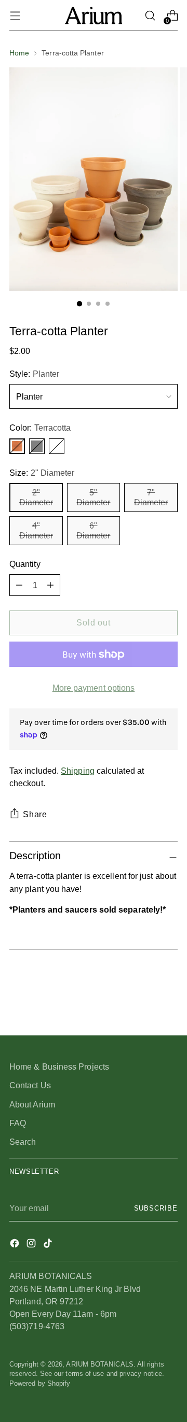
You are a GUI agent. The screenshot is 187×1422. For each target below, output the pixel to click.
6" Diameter (93, 530)
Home (19, 53)
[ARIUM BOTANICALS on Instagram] (32, 1245)
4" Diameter (36, 530)
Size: (41, 472)
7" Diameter (151, 497)
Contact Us (30, 1085)
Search (22, 1141)
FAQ (17, 1123)
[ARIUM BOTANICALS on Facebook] (15, 1245)
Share (35, 814)
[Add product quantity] (19, 585)
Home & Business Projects (59, 1066)
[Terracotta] (17, 446)
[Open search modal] (150, 15)
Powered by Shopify (39, 1383)
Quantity (25, 563)
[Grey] (37, 446)
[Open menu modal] (14, 15)
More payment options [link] (93, 687)
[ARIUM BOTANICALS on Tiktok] (49, 1245)
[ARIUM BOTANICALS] (93, 15)
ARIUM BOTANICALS (99, 1364)
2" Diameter (36, 497)
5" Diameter (93, 497)
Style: (34, 373)
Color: (40, 427)
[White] (56, 446)
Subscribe (156, 1208)
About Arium (32, 1104)
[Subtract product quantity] (50, 585)
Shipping (78, 770)
